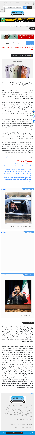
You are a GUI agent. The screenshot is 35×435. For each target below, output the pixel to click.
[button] (17, 433)
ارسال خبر (13, 424)
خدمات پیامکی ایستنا (26, 427)
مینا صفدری (21, 157)
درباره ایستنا (21, 424)
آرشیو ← (3, 189)
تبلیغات (16, 427)
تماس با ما (12, 3)
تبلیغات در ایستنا (26, 3)
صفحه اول (33, 3)
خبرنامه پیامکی (6, 3)
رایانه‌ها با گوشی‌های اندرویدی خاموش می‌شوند (17, 27)
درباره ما (17, 3)
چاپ (15, 157)
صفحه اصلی (9, 157)
